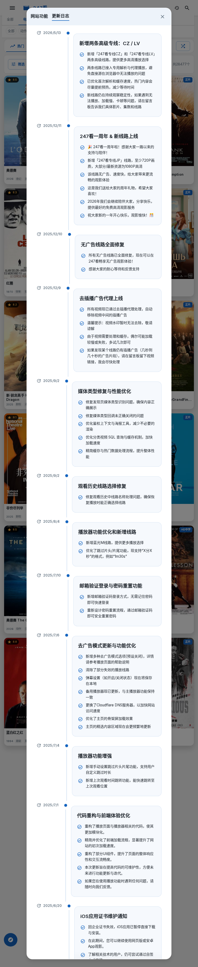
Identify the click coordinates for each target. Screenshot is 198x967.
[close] (162, 16)
